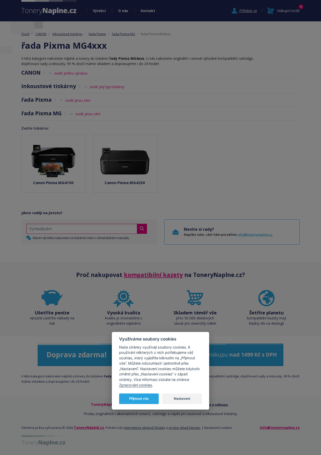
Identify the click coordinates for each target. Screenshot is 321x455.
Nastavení (182, 398)
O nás (123, 10)
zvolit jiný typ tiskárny (107, 86)
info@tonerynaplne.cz (255, 234)
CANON (40, 34)
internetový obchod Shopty (144, 427)
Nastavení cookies (218, 427)
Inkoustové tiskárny (67, 34)
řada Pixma (97, 34)
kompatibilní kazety (153, 275)
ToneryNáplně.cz (89, 427)
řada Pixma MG (123, 34)
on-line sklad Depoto (184, 427)
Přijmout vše (139, 398)
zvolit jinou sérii (77, 100)
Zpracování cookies (135, 385)
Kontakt (148, 10)
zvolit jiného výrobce (71, 73)
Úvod (25, 34)
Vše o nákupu (217, 404)
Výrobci (99, 10)
